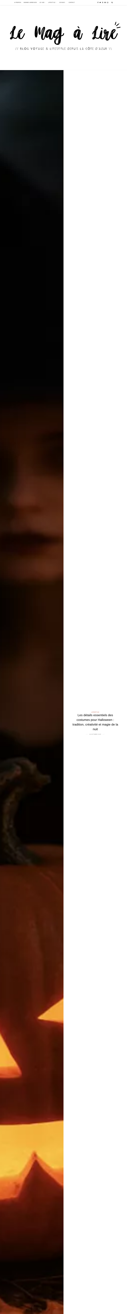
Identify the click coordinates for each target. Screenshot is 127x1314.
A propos (17, 2)
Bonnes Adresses (30, 2)
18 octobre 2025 (95, 734)
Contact (72, 2)
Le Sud (42, 2)
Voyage (62, 2)
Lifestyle (51, 2)
